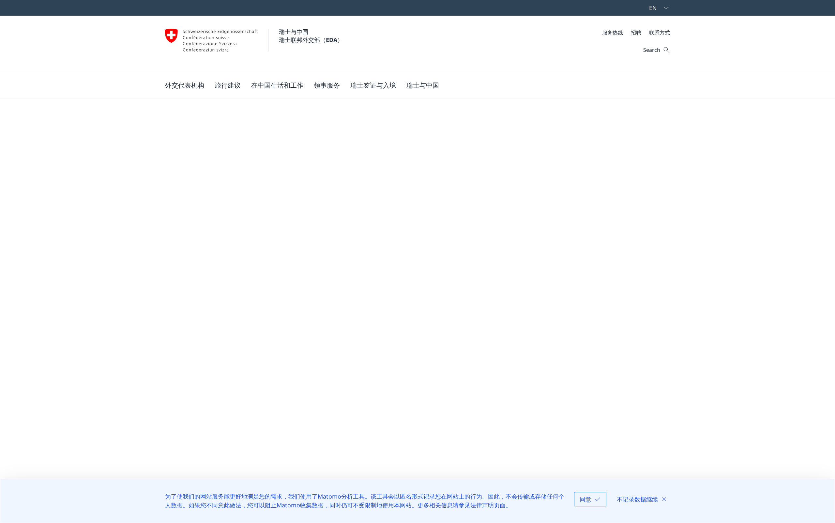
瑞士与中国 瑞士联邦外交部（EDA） (311, 36)
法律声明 (482, 505)
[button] (184, 85)
